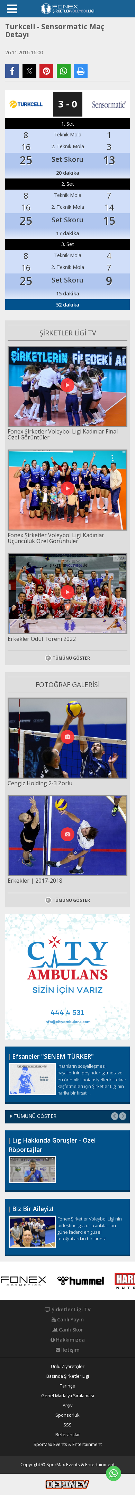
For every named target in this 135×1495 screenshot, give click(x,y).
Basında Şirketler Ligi (67, 1376)
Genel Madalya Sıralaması (67, 1396)
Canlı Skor (70, 1330)
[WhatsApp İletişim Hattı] (113, 1473)
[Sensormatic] (109, 104)
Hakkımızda (70, 1340)
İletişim (70, 1350)
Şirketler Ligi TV (70, 1309)
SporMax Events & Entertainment (68, 1444)
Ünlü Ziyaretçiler (67, 1366)
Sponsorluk (67, 1415)
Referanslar (67, 1435)
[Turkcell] (26, 104)
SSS (67, 1425)
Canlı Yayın (70, 1320)
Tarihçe (67, 1386)
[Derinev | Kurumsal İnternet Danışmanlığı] (67, 1484)
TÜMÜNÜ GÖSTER (71, 658)
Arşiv (67, 1405)
